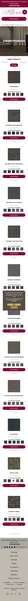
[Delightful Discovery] (14, 463)
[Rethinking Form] (18, 519)
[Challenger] (14, 347)
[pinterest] (19, 594)
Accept (10, 304)
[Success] (22, 364)
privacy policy (16, 298)
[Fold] (13, 210)
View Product (14, 99)
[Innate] (17, 287)
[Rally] (17, 364)
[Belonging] (14, 270)
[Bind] (14, 193)
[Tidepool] (14, 424)
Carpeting (11, 25)
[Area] (14, 77)
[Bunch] (9, 210)
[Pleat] (17, 210)
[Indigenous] (13, 287)
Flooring (6, 25)
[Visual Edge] (14, 502)
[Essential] (9, 287)
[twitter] (15, 594)
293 (16, 534)
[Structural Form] (22, 519)
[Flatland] (22, 94)
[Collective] (13, 133)
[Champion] (9, 364)
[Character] (9, 133)
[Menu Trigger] (24, 12)
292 (13, 534)
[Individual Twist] (14, 519)
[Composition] (17, 133)
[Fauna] (17, 94)
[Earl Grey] (18, 442)
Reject (17, 304)
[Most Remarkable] (9, 480)
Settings (14, 307)
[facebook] (7, 594)
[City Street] (22, 442)
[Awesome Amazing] (17, 480)
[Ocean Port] (10, 442)
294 (19, 534)
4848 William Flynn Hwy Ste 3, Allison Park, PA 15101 (14, 3)
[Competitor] (13, 364)
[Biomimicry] (14, 115)
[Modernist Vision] (13, 480)
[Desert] (9, 94)
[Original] (22, 287)
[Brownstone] (14, 442)
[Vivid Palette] (22, 480)
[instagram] (11, 594)
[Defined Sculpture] (10, 519)
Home (2, 25)
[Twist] (22, 210)
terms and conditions (12, 299)
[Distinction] (22, 133)
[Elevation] (13, 94)
